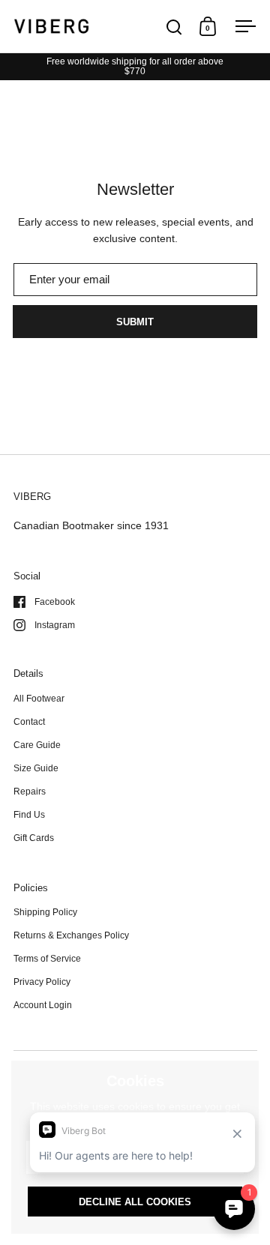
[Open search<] (174, 26)
